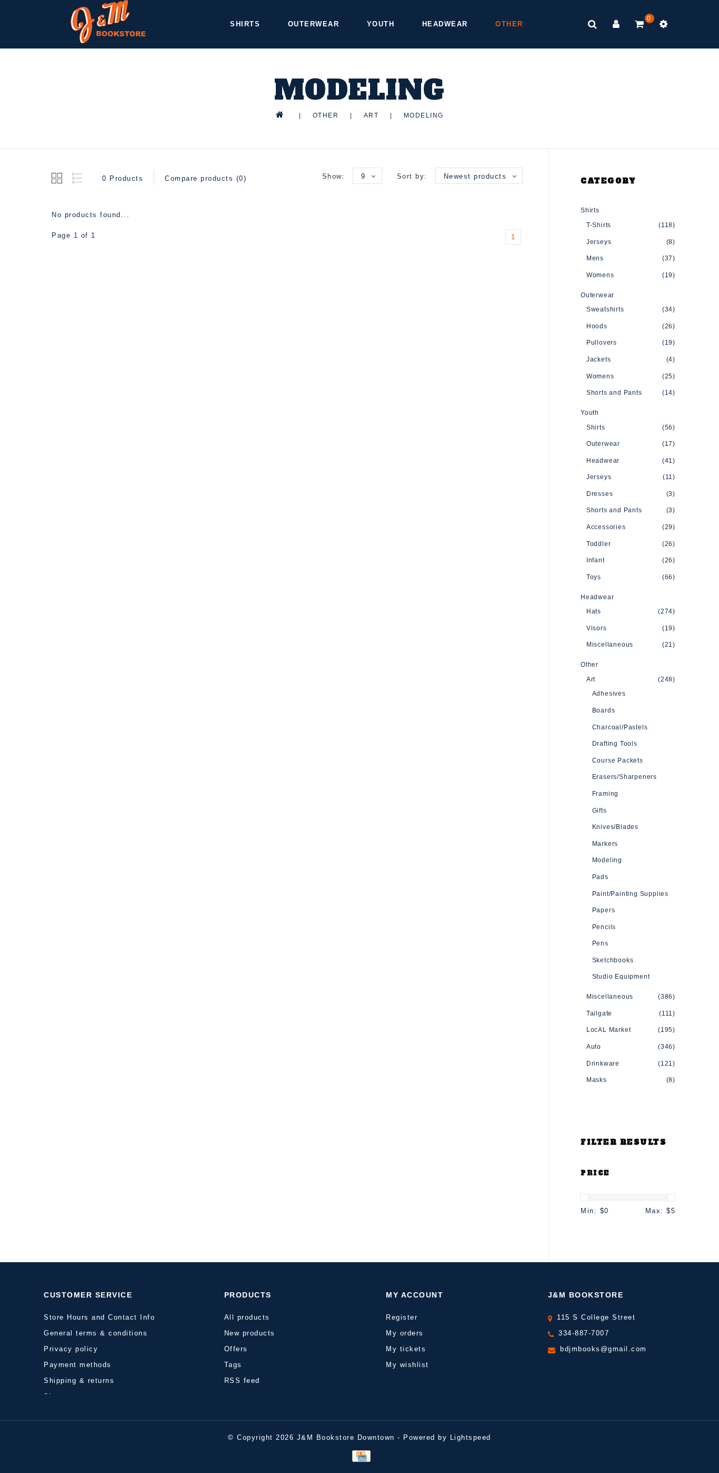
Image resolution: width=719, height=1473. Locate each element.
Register (401, 1317)
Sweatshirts (605, 309)
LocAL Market (608, 1029)
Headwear (445, 24)
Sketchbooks (613, 960)
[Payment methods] (359, 1456)
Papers (603, 910)
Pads (600, 877)
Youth (381, 24)
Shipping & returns (79, 1380)
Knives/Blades (615, 827)
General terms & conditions (95, 1333)
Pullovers (601, 342)
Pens (600, 943)
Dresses (599, 493)
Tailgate (599, 1013)
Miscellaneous (609, 644)
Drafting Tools (614, 743)
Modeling (424, 115)
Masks (596, 1080)
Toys (593, 577)
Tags (233, 1365)
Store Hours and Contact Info (99, 1317)
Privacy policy (71, 1349)
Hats (593, 611)
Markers (605, 843)
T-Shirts (598, 225)
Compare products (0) (205, 178)
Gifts (599, 810)
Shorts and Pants (614, 392)
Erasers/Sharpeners (624, 777)
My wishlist (407, 1365)
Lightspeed (470, 1437)
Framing (605, 793)
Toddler (598, 544)
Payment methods (78, 1365)
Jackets (598, 359)
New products (249, 1333)
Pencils (604, 927)
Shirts (245, 24)
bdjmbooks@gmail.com (603, 1349)
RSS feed (242, 1380)
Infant (595, 560)
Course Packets (617, 760)
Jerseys (599, 242)
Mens (595, 258)
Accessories (606, 527)
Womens (600, 275)
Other (509, 24)
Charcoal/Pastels (620, 727)
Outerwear (313, 24)
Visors (596, 628)
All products (247, 1317)
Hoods (596, 326)
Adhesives (609, 693)
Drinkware (603, 1063)
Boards (603, 710)
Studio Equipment (621, 976)
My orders (405, 1333)
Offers (236, 1349)
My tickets (406, 1349)
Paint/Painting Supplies (630, 894)
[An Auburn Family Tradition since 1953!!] (108, 21)
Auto (593, 1046)
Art (371, 115)
